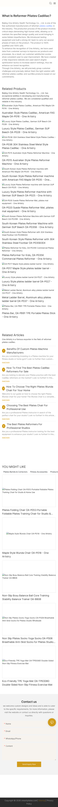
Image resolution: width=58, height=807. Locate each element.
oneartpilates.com (29, 800)
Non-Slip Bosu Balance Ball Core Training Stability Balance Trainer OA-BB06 (25, 597)
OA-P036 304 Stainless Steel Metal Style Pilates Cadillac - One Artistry (25, 146)
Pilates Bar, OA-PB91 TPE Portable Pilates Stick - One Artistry (28, 315)
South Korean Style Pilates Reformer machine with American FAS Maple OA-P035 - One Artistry (28, 178)
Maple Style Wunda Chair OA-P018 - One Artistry (25, 554)
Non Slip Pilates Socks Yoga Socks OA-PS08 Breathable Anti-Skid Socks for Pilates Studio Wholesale (27, 640)
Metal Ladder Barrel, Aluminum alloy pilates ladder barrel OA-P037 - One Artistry (26, 299)
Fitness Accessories (38, 472)
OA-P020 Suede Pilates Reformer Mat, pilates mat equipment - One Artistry (28, 209)
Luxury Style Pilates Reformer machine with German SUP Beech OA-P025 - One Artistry (27, 193)
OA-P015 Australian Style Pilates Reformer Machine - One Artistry (26, 162)
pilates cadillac (46, 26)
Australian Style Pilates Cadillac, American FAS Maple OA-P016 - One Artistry (28, 114)
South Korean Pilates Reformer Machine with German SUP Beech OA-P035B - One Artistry (27, 225)
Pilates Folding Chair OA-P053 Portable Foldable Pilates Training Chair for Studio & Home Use (26, 512)
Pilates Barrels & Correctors (15, 472)
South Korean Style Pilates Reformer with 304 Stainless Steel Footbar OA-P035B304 (28, 241)
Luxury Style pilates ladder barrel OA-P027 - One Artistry (27, 283)
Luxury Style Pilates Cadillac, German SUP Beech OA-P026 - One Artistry (26, 130)
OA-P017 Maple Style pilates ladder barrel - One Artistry (26, 270)
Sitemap (42, 800)
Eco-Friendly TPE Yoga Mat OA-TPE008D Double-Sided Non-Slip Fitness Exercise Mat (27, 683)
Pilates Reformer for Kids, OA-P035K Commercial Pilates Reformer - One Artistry (27, 257)
